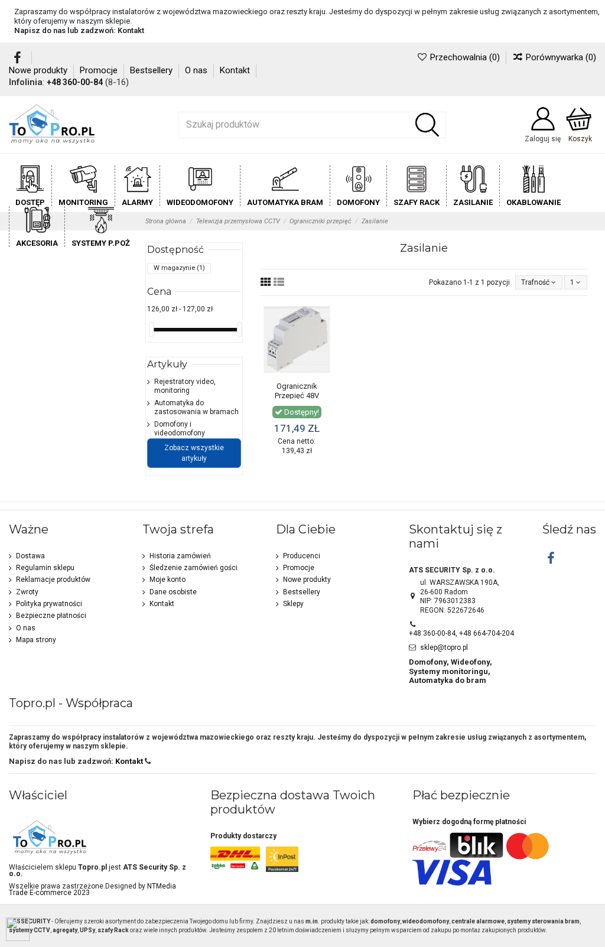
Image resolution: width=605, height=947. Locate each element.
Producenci (301, 556)
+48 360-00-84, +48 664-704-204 (461, 633)
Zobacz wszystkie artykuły (194, 453)
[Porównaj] (322, 341)
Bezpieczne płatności (51, 615)
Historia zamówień (180, 556)
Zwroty (27, 592)
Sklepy (293, 604)
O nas (197, 70)
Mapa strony (36, 640)
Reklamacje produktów (53, 579)
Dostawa (30, 556)
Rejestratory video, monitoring (185, 386)
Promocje (100, 70)
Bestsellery (152, 70)
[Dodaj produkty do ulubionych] (322, 322)
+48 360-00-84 (75, 82)
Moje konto (167, 579)
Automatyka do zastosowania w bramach (196, 407)
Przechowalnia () (465, 57)
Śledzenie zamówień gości (193, 568)
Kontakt (131, 30)
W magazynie (179, 268)
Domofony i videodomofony (179, 429)
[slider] (151, 329)
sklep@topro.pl (444, 647)
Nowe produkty (39, 70)
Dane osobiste (173, 592)
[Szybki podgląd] (322, 361)
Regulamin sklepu (45, 568)
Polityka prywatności (49, 604)
